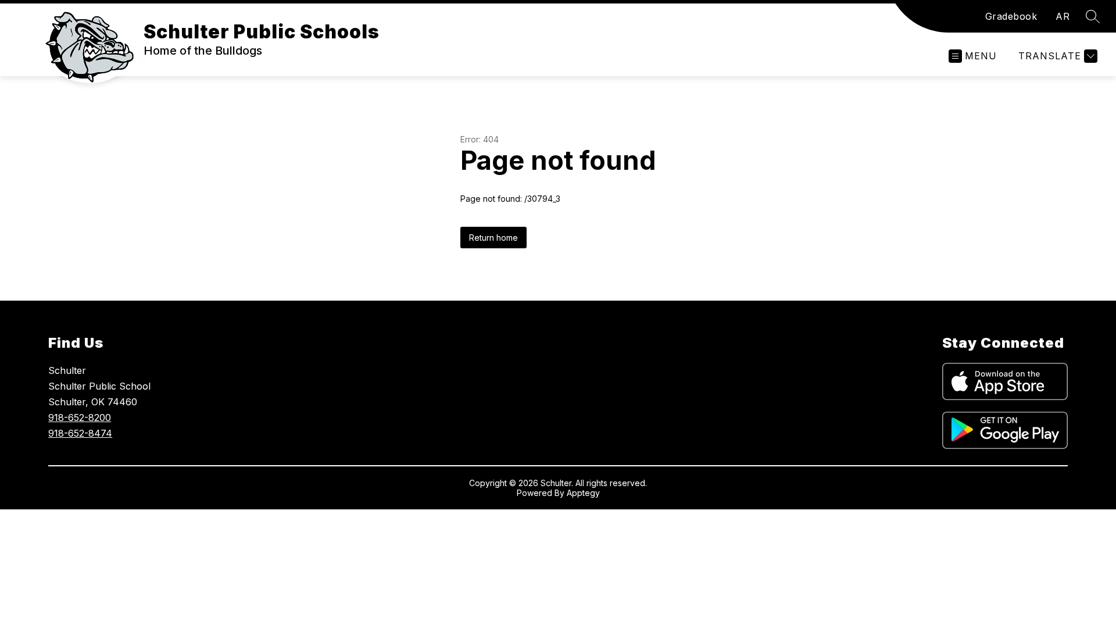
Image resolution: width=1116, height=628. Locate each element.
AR (1063, 16)
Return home (493, 237)
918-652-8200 (79, 417)
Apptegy (583, 493)
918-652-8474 (80, 433)
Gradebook (1011, 16)
